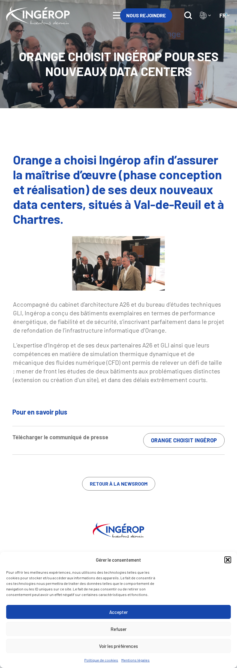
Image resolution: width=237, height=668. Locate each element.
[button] (228, 560)
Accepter (118, 612)
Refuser (118, 629)
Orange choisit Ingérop (184, 440)
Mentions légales (135, 660)
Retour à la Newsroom (119, 484)
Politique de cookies (101, 660)
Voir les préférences (118, 646)
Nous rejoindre (146, 15)
